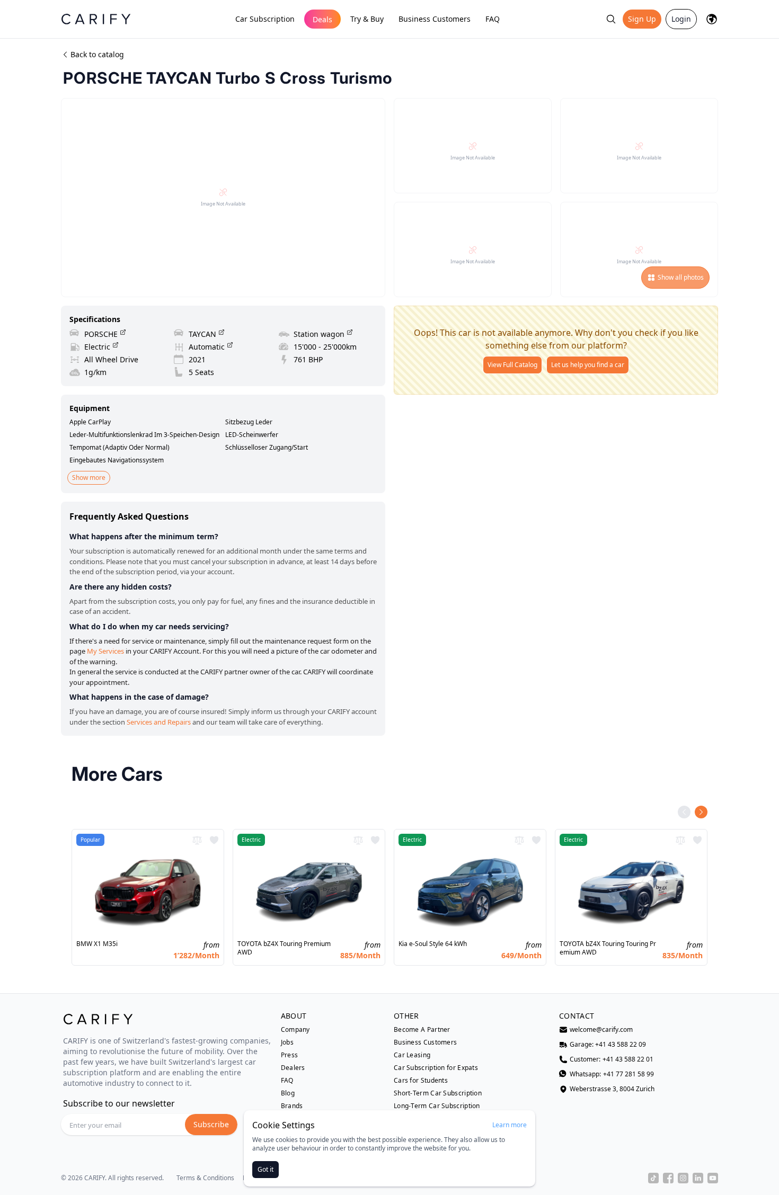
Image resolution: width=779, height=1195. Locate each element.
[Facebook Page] (668, 1178)
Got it (265, 1169)
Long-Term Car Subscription (437, 1106)
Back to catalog (97, 54)
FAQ (492, 19)
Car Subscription (265, 19)
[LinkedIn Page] (698, 1178)
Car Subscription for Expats (436, 1068)
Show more (88, 477)
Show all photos (681, 277)
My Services (105, 651)
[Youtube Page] (712, 1178)
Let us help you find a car (587, 364)
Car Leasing (412, 1055)
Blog (288, 1093)
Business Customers (435, 19)
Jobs (287, 1042)
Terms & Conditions (205, 1178)
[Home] (96, 19)
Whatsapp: (612, 1074)
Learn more (509, 1125)
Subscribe (211, 1124)
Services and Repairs (159, 722)
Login (681, 19)
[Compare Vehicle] (197, 840)
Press (289, 1055)
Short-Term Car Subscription (438, 1093)
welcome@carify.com (601, 1029)
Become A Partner (422, 1029)
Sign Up (642, 19)
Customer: (611, 1059)
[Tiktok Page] (653, 1178)
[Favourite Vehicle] (214, 840)
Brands (292, 1106)
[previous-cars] (684, 812)
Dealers (293, 1068)
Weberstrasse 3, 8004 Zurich (612, 1089)
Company (295, 1029)
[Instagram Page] (683, 1178)
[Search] (611, 19)
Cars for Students (421, 1080)
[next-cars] (701, 812)
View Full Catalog (512, 364)
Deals (322, 19)
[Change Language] (711, 19)
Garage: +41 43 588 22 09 (608, 1044)
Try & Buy (367, 19)
